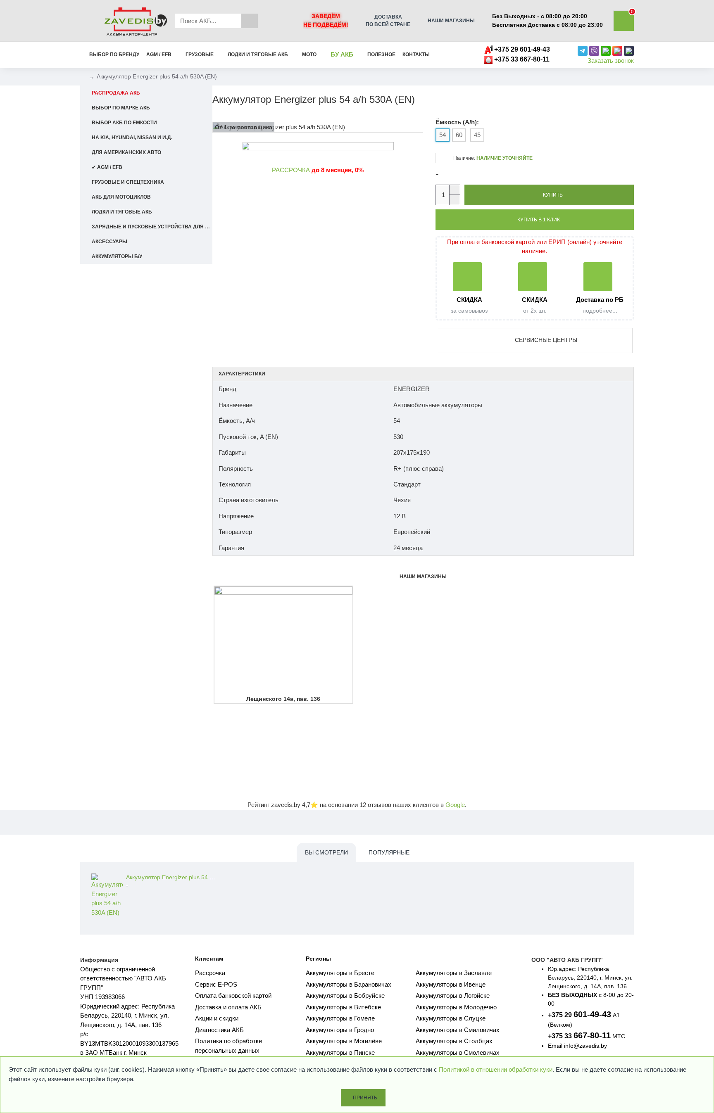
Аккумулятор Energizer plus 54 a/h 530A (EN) (171, 877)
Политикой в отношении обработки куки (495, 1069)
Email (555, 1045)
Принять (365, 1098)
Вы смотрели (326, 852)
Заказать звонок (611, 60)
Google (455, 804)
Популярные (389, 852)
